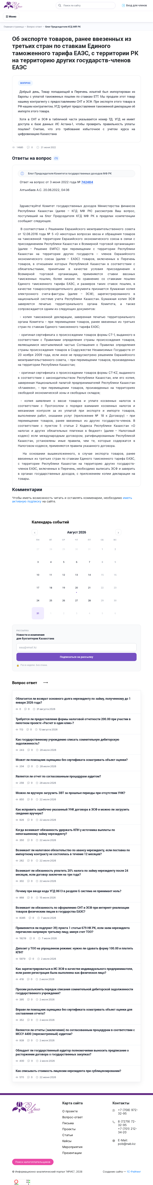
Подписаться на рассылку (76, 657)
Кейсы (66, 1141)
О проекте (70, 1111)
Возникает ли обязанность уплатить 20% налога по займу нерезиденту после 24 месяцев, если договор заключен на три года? (72, 872)
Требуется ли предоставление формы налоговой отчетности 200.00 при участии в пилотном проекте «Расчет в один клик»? (73, 721)
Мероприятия (72, 1147)
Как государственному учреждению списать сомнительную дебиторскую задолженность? (67, 741)
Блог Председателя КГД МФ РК (63, 26)
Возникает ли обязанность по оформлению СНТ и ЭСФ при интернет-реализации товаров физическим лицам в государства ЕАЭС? (72, 909)
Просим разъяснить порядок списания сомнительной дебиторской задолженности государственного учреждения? (74, 991)
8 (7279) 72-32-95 (127, 1123)
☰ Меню (11, 16)
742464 (87, 182)
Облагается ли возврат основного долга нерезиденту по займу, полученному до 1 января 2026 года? (73, 700)
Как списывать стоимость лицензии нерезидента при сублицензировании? (68, 1071)
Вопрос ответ (24, 682)
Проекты (69, 1129)
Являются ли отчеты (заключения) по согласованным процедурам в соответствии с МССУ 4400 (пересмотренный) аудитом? (75, 1032)
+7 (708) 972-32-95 (128, 1111)
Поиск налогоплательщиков (32, 1161)
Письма (68, 1123)
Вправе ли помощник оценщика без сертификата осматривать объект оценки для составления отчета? (74, 1011)
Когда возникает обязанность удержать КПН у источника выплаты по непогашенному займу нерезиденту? (65, 832)
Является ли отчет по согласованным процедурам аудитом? (58, 776)
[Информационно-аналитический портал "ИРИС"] (13, 5)
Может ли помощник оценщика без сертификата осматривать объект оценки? (72, 760)
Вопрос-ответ (36, 26)
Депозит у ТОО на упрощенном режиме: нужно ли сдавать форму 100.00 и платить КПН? (74, 950)
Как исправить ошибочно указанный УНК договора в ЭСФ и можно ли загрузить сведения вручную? (72, 811)
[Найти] (59, 5)
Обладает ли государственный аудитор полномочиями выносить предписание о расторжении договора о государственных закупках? (72, 1052)
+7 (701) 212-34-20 (127, 1130)
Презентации (72, 1153)
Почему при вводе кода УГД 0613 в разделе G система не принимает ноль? (68, 891)
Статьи (67, 1135)
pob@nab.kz (127, 1144)
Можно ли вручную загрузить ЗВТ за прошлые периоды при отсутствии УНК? (70, 793)
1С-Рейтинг (134, 1171)
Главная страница (15, 26)
